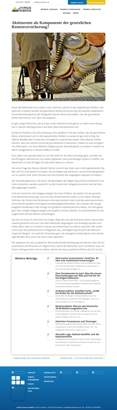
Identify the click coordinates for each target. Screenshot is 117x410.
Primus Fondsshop (70, 9)
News (76, 13)
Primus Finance (49, 9)
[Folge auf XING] (18, 378)
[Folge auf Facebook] (18, 382)
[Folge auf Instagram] (13, 382)
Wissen (67, 13)
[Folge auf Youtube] (22, 382)
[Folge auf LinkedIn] (13, 378)
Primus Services (92, 9)
